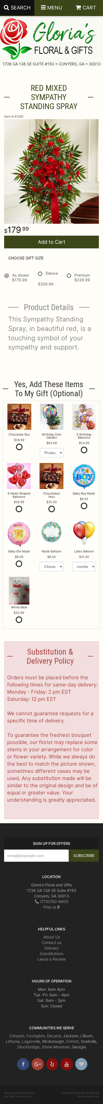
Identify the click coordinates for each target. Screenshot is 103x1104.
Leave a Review (51, 959)
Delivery (51, 948)
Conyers (16, 1035)
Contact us (51, 942)
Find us (50, 907)
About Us (51, 937)
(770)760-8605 (53, 901)
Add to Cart (51, 242)
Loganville (31, 1041)
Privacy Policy (24, 1096)
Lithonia (13, 1041)
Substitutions (51, 953)
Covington (35, 1035)
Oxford (72, 1041)
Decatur (54, 1035)
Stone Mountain (56, 1046)
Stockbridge (28, 1046)
